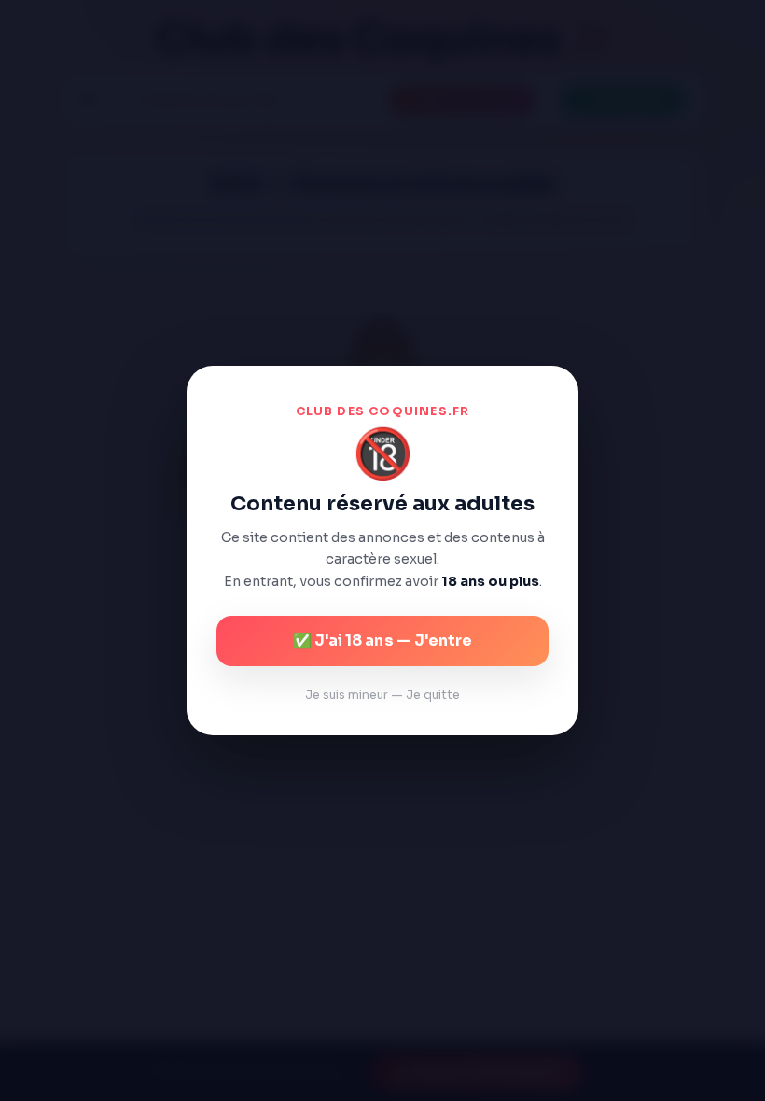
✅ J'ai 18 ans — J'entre (382, 640)
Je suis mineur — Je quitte (382, 695)
